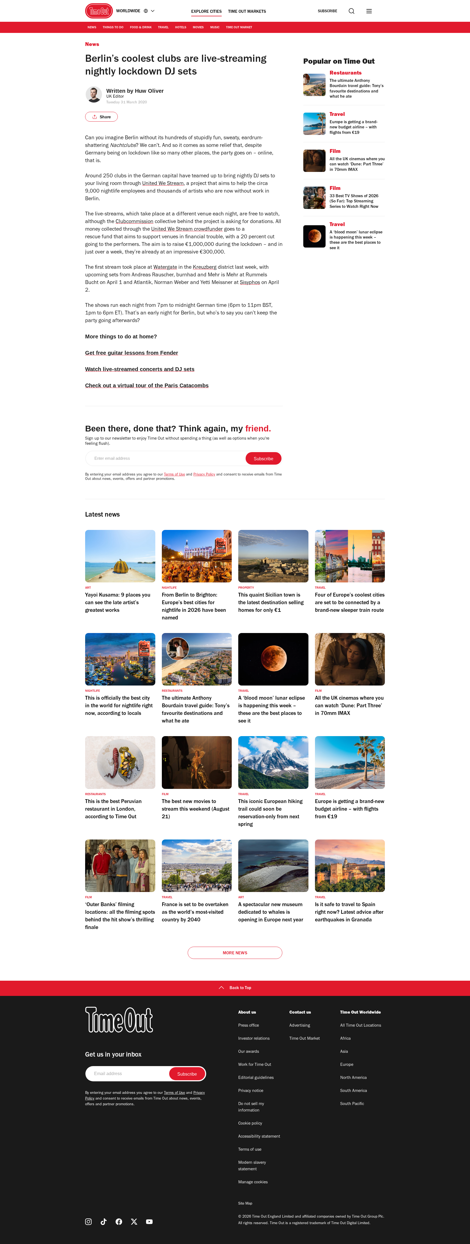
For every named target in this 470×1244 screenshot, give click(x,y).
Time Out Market (239, 27)
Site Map (245, 1204)
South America (353, 1091)
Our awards (248, 1052)
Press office (248, 1026)
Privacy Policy (204, 475)
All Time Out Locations (360, 1026)
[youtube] (149, 1221)
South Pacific (352, 1104)
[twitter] (134, 1221)
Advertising (299, 1026)
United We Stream (163, 184)
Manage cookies (253, 1182)
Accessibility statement (259, 1137)
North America (353, 1078)
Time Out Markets (247, 12)
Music (214, 27)
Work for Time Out (254, 1065)
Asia (344, 1052)
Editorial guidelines (256, 1078)
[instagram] (88, 1221)
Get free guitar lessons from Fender (131, 353)
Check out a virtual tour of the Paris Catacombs (147, 385)
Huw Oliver (149, 91)
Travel (163, 27)
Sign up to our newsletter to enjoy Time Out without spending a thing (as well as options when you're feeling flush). (177, 441)
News (92, 27)
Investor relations (254, 1039)
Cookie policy (250, 1124)
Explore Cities (206, 12)
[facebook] (119, 1221)
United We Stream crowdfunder (187, 230)
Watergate (165, 268)
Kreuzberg (205, 268)
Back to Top (240, 988)
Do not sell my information (251, 1107)
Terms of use (249, 1150)
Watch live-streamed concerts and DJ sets (139, 369)
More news (235, 953)
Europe (346, 1065)
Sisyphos (250, 283)
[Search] (351, 11)
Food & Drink (140, 27)
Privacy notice (250, 1091)
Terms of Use (174, 475)
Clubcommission (134, 222)
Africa (345, 1039)
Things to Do (113, 27)
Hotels (180, 27)
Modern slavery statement (252, 1166)
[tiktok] (103, 1221)
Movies (198, 27)
